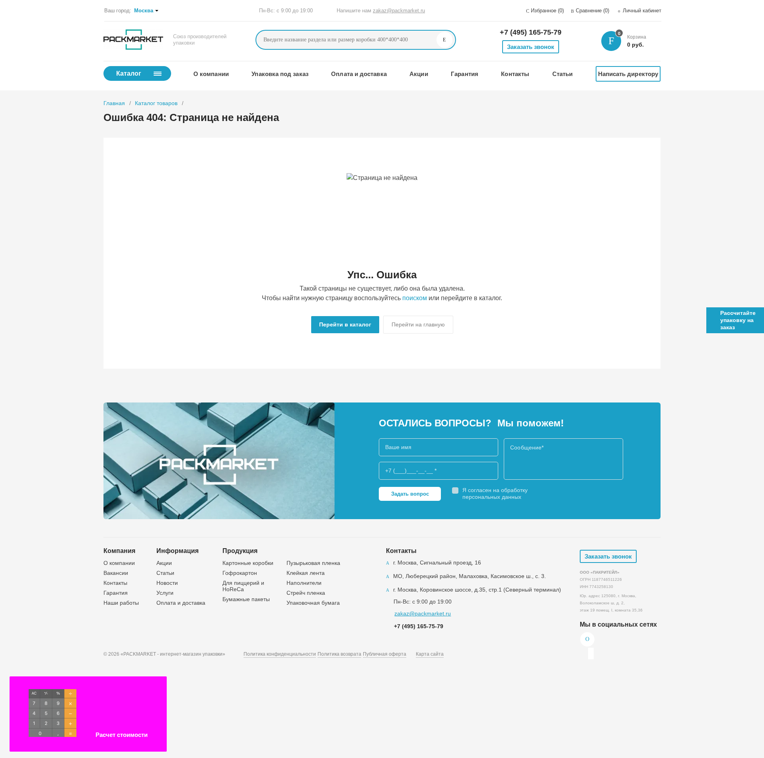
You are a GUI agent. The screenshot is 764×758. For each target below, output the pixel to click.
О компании (211, 73)
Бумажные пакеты (246, 599)
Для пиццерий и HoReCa (243, 586)
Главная (114, 103)
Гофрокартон (239, 573)
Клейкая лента (305, 573)
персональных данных (491, 497)
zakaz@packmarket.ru (399, 11)
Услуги (164, 593)
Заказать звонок (530, 46)
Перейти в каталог (345, 324)
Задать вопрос (410, 494)
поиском (414, 298)
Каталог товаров (156, 103)
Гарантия (464, 73)
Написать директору (628, 73)
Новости (167, 583)
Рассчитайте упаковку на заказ (738, 320)
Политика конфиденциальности (280, 654)
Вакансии (115, 573)
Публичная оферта (384, 654)
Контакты (515, 73)
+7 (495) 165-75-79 (530, 32)
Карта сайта (430, 654)
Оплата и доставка (358, 73)
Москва (143, 11)
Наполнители (304, 583)
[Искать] (444, 40)
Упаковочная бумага (313, 603)
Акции (418, 73)
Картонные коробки (247, 563)
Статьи (562, 73)
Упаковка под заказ (279, 73)
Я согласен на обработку (495, 493)
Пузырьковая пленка (313, 563)
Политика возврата (339, 654)
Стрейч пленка (305, 593)
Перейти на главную (418, 324)
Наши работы (121, 603)
